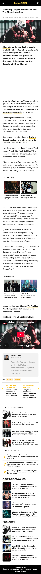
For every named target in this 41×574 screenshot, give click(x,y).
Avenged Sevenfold (15, 109)
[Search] (10, 3)
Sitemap (35, 569)
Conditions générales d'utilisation (20, 569)
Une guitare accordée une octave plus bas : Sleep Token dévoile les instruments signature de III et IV (22, 456)
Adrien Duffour (9, 17)
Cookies (23, 571)
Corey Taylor (8, 117)
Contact (17, 571)
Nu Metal (10, 379)
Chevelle (18, 112)
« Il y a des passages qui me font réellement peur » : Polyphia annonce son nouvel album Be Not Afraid (22, 472)
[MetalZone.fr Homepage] (20, 3)
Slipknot (6, 47)
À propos (6, 569)
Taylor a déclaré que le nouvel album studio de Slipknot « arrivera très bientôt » (19, 140)
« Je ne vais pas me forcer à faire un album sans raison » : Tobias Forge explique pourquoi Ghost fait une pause (22, 464)
